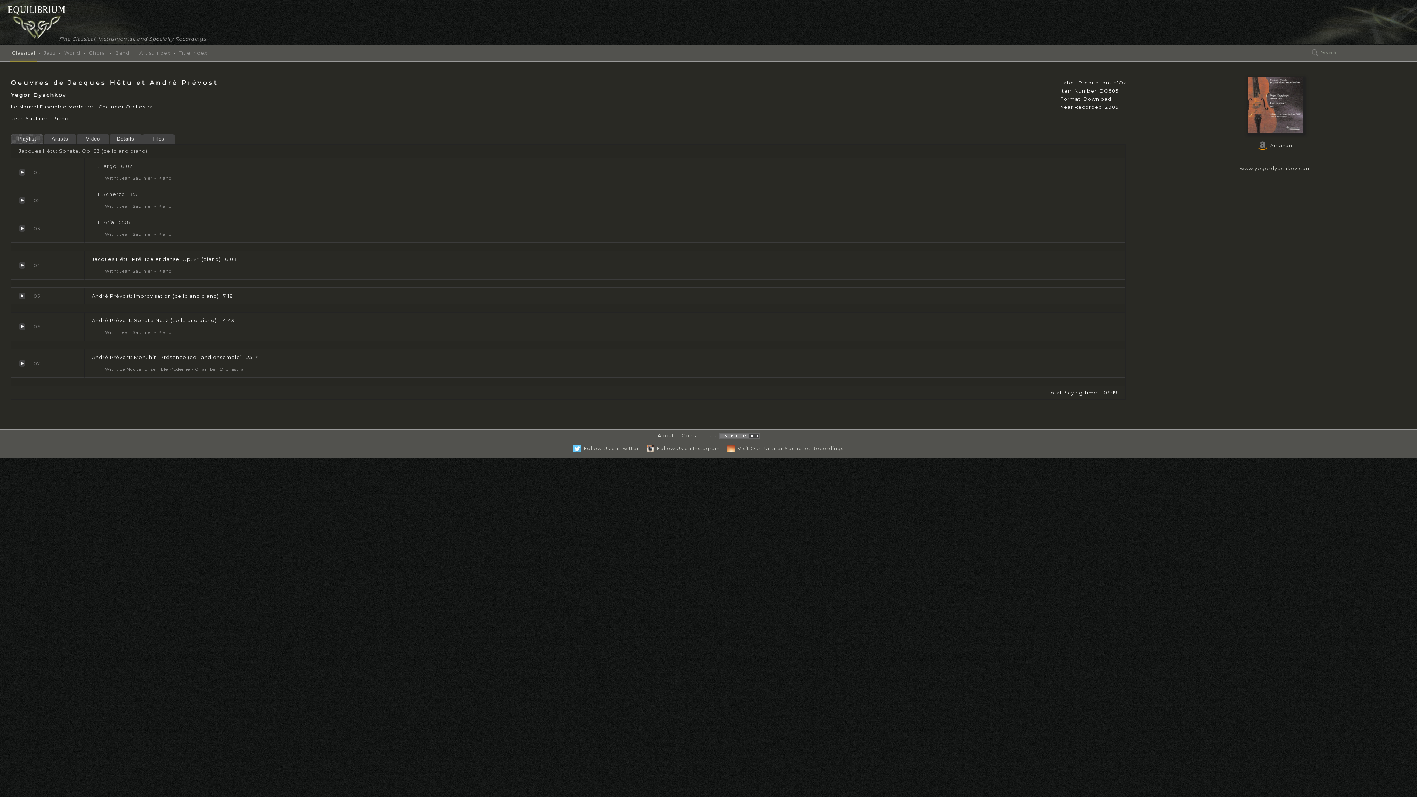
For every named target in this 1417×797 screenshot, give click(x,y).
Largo (22, 172)
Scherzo (22, 200)
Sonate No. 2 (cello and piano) (22, 326)
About (666, 435)
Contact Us (697, 435)
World (72, 53)
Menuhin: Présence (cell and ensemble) (22, 363)
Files (158, 139)
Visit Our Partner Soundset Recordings (789, 448)
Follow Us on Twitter (610, 448)
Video (93, 139)
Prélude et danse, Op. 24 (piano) (22, 265)
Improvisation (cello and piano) (22, 296)
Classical (23, 53)
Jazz (50, 53)
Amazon (1279, 145)
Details (125, 139)
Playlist (27, 139)
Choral (98, 53)
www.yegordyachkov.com (1275, 168)
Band (122, 53)
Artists (60, 139)
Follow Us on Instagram (687, 448)
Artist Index (154, 53)
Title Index (193, 53)
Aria (22, 228)
